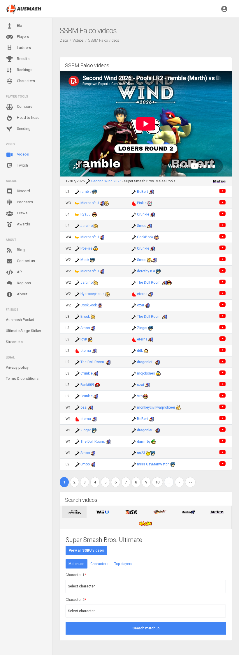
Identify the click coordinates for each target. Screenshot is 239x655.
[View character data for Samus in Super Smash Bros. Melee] (97, 385)
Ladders (23, 47)
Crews (21, 213)
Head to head (28, 117)
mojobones (146, 373)
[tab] (74, 512)
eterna (142, 294)
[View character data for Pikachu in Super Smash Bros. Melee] (148, 453)
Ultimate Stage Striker (23, 331)
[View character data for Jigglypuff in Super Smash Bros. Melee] (149, 203)
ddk (140, 351)
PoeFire (86, 248)
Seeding (23, 128)
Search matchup (145, 628)
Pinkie (142, 203)
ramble (86, 192)
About (21, 294)
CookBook (145, 237)
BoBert (142, 192)
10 (157, 482)
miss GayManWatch (153, 464)
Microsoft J (89, 203)
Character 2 (76, 600)
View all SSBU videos (86, 550)
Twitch (22, 165)
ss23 (141, 453)
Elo (19, 25)
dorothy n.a (146, 271)
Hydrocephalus (92, 294)
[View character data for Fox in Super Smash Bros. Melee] (106, 203)
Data (64, 40)
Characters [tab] (99, 564)
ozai (140, 305)
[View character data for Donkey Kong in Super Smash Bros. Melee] (146, 351)
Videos (22, 154)
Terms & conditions (22, 378)
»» (190, 482)
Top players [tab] (123, 564)
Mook (84, 260)
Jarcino (86, 226)
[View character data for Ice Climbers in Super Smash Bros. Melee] (156, 237)
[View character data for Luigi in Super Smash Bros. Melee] (153, 441)
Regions (23, 283)
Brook (85, 317)
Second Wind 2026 (106, 181)
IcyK (83, 339)
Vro (140, 396)
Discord (23, 191)
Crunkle (143, 214)
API (19, 272)
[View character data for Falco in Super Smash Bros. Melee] (151, 192)
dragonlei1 (145, 362)
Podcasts (24, 202)
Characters (25, 81)
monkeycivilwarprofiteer (156, 407)
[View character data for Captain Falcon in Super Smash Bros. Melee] (94, 214)
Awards (23, 224)
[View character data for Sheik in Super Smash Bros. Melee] (95, 248)
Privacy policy (17, 367)
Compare (24, 106)
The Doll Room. (149, 282)
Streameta (14, 342)
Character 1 (76, 575)
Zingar (142, 328)
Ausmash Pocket (20, 319)
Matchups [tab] (76, 564)
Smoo (141, 226)
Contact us (25, 261)
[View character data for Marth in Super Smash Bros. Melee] (94, 192)
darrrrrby (143, 441)
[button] (224, 8)
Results (22, 59)
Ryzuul (86, 214)
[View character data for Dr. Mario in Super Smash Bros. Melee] (90, 339)
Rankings (24, 70)
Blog (20, 250)
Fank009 (87, 385)
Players (22, 36)
